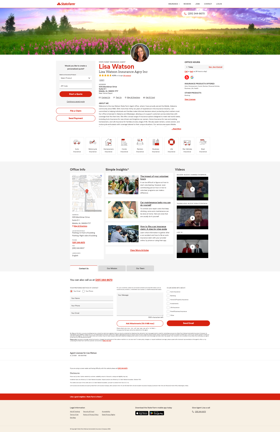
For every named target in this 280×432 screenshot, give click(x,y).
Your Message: (123, 295)
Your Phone (89, 291)
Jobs (197, 4)
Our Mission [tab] (112, 268)
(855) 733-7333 (107, 340)
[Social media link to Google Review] (192, 77)
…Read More (176, 129)
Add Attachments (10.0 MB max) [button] (140, 323)
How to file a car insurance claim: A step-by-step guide (153, 227)
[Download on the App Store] (141, 413)
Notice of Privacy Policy (90, 414)
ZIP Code (64, 86)
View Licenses (190, 99)
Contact (208, 4)
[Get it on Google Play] (156, 413)
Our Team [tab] (140, 268)
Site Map (73, 417)
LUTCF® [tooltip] (102, 80)
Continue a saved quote (76, 101)
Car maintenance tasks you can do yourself (155, 203)
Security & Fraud (88, 411)
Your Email (77, 291)
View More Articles (139, 250)
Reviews (187, 4)
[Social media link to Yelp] (187, 77)
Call (186, 71)
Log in (219, 4)
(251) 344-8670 (78, 242)
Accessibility (106, 411)
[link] (66, 4)
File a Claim (75, 111)
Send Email (188, 323)
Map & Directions (80, 226)
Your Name (75, 298)
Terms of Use (74, 414)
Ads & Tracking (75, 411)
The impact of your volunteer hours (154, 177)
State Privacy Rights (108, 414)
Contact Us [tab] (83, 268)
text (191, 71)
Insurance (173, 4)
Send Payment (76, 118)
